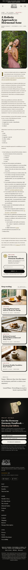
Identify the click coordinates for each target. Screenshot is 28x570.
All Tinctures (4, 486)
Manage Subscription (7, 525)
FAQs (2, 510)
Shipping (3, 520)
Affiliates (15, 550)
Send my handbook (15, 441)
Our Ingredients (5, 501)
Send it (13, 271)
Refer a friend (8, 550)
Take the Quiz (5, 491)
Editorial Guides (5, 506)
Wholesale (20, 550)
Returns (3, 522)
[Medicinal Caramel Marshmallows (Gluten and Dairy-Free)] (14, 330)
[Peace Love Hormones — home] (14, 6)
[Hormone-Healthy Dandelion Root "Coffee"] (14, 358)
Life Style (19, 12)
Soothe (17, 227)
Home (3, 12)
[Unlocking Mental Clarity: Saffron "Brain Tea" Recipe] (14, 302)
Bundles (3, 489)
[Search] (21, 6)
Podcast (3, 508)
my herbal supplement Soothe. (16, 190)
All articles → (22, 286)
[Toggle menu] (2, 6)
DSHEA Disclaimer (6, 537)
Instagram (18, 245)
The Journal (10, 12)
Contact (3, 518)
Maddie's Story (5, 498)
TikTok (15, 478)
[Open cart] (25, 6)
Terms (3, 535)
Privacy (3, 532)
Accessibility (4, 539)
